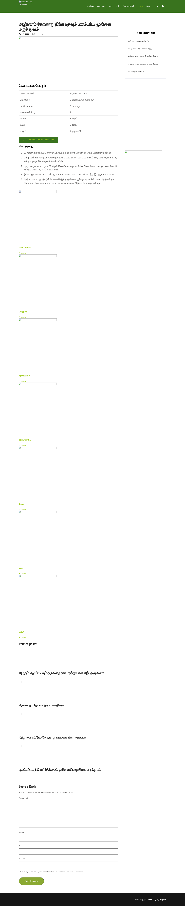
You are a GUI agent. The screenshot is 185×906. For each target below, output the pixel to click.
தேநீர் (110, 6)
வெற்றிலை (23, 311)
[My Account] (163, 6)
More (148, 6)
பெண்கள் (101, 6)
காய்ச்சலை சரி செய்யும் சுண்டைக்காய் (143, 56)
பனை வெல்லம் (25, 247)
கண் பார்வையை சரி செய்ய (138, 41)
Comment (24, 798)
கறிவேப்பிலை (24, 375)
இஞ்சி (21, 632)
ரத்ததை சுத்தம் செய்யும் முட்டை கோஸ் (143, 64)
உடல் (117, 6)
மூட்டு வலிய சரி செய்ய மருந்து (140, 49)
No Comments (37, 34)
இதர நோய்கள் (128, 6)
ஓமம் (21, 568)
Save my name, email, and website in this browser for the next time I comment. (52, 872)
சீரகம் (21, 504)
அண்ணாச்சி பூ (25, 439)
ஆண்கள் (90, 6)
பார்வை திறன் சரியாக (136, 71)
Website (22, 859)
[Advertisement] (145, 97)
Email (21, 846)
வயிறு (140, 6)
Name (22, 832)
